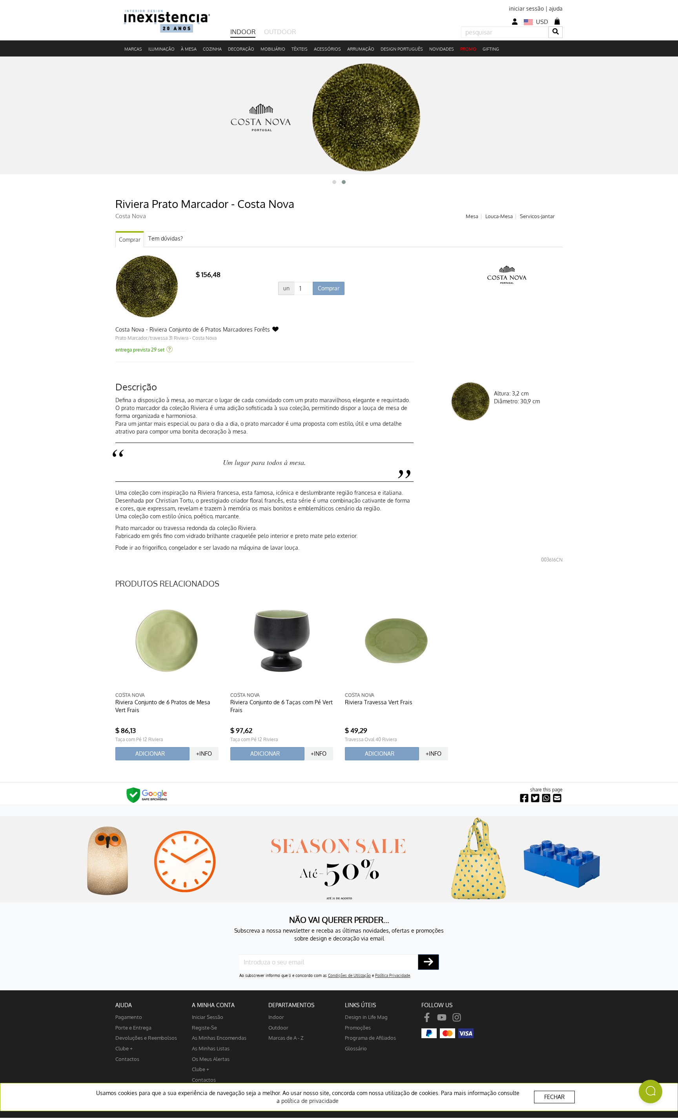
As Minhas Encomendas (219, 1037)
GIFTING (491, 49)
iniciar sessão (526, 8)
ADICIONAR (150, 753)
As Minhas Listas (211, 1048)
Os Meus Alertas (211, 1058)
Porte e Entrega (133, 1027)
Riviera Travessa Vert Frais (378, 702)
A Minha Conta (213, 1005)
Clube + (124, 1048)
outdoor (278, 1027)
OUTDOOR (280, 32)
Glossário (356, 1048)
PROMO (468, 49)
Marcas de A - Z (286, 1037)
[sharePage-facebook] (524, 798)
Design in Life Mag (366, 1016)
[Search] (555, 32)
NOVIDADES (441, 49)
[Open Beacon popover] (650, 1091)
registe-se (204, 1027)
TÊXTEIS (300, 49)
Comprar (129, 239)
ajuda (556, 8)
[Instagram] (456, 1017)
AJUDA (123, 1005)
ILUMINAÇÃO (161, 49)
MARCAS (133, 49)
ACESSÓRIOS (327, 49)
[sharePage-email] (557, 798)
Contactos (127, 1058)
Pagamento (128, 1016)
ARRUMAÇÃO (360, 49)
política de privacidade (310, 1100)
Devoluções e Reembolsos (146, 1037)
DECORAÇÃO (241, 49)
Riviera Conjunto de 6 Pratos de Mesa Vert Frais (162, 706)
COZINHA (212, 49)
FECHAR (554, 1096)
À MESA (189, 49)
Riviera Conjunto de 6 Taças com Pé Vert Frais (281, 706)
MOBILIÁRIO (273, 49)
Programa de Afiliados (370, 1037)
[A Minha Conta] (514, 21)
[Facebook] (426, 1017)
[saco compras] (557, 21)
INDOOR (242, 32)
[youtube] (441, 1017)
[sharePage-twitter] (535, 798)
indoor (276, 1016)
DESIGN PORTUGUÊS (402, 49)
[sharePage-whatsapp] (546, 798)
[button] (334, 182)
